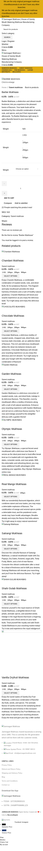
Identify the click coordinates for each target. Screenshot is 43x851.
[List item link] (21, 749)
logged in (16, 240)
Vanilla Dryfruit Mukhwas (15, 677)
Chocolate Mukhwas (13, 315)
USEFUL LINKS (7, 761)
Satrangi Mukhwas (12, 533)
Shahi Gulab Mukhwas (14, 588)
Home (4, 87)
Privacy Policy (7, 765)
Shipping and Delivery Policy (12, 773)
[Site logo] (19, 22)
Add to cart (9, 198)
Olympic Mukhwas (12, 428)
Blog (3, 777)
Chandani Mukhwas (13, 260)
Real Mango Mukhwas (14, 484)
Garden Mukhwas (11, 373)
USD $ (6, 831)
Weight (6, 170)
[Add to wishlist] (17, 256)
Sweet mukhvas (16, 87)
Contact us (6, 785)
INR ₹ (7, 826)
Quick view (11, 256)
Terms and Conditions (10, 781)
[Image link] (11, 796)
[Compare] (4, 256)
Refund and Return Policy (11, 769)
